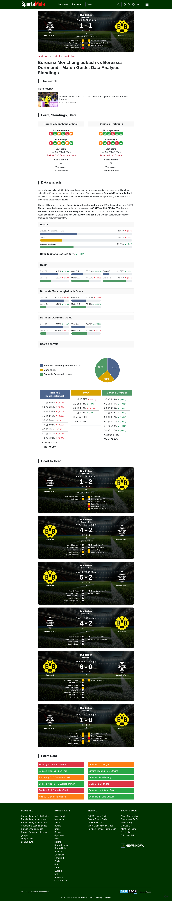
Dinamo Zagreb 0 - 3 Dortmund (103, 771)
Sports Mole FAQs (129, 819)
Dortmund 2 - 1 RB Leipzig (101, 797)
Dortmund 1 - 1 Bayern (111, 155)
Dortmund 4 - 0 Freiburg (100, 777)
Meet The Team (128, 829)
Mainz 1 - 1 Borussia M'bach (52, 797)
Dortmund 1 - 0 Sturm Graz (101, 790)
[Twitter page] (129, 4)
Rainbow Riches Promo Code (102, 829)
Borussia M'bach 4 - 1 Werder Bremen (57, 784)
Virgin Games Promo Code (100, 826)
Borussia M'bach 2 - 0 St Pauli (53, 771)
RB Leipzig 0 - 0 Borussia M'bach (55, 777)
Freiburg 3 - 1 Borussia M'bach (61, 155)
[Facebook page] (125, 4)
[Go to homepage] (33, 4)
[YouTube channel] (138, 4)
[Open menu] (147, 4)
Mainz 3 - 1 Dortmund (99, 784)
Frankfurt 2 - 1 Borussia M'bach (53, 790)
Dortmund (122, 35)
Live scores (62, 4)
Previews (76, 4)
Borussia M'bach (50, 35)
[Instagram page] (133, 4)
